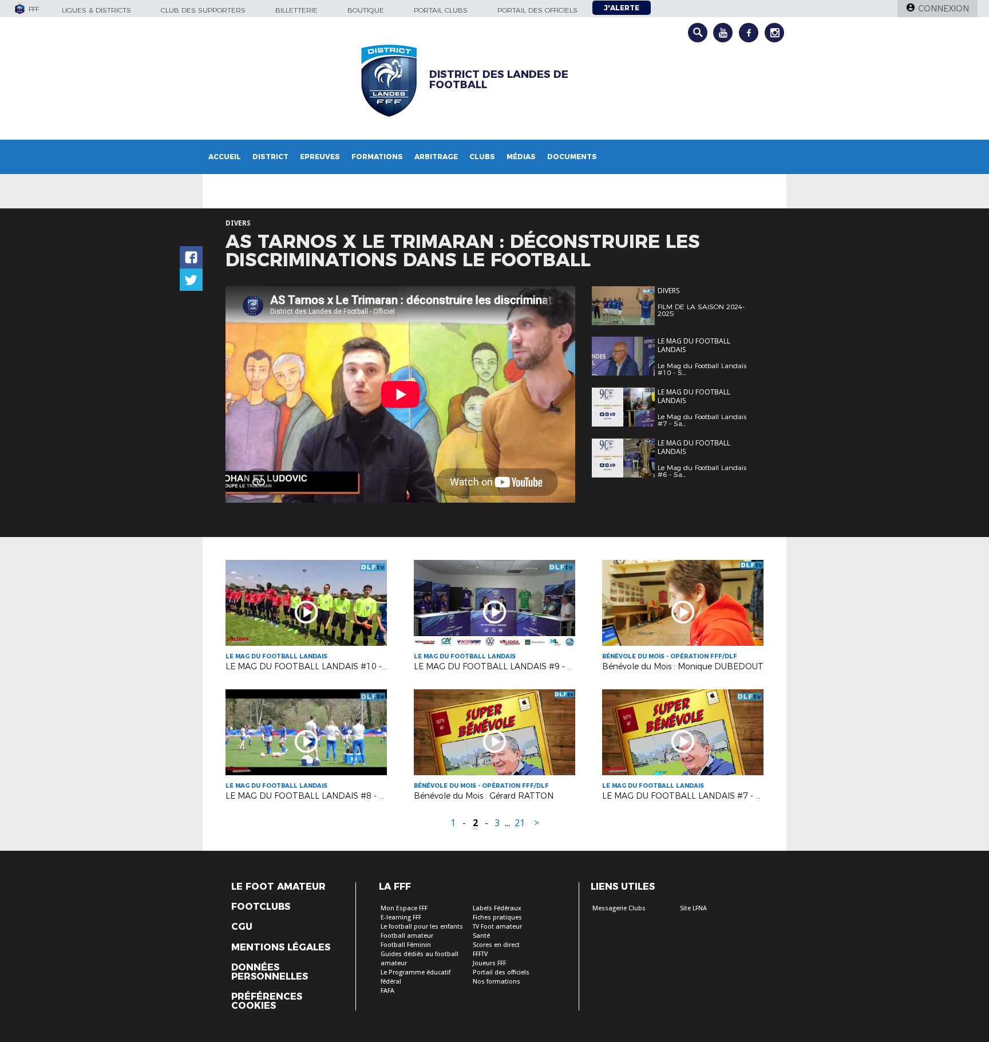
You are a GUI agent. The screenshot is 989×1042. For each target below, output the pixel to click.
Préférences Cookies (266, 1001)
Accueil (224, 156)
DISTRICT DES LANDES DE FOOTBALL (498, 79)
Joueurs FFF (489, 963)
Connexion (943, 8)
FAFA (387, 990)
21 (520, 823)
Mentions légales (280, 947)
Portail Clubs (441, 10)
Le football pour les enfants (422, 926)
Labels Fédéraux (497, 908)
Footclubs (260, 906)
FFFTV (480, 954)
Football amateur (407, 936)
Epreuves (320, 156)
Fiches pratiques (497, 917)
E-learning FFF (401, 917)
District (270, 156)
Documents (572, 156)
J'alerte (621, 7)
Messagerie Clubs (619, 908)
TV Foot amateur (497, 926)
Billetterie (296, 10)
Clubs (482, 156)
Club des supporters (203, 10)
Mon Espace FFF (404, 908)
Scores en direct (496, 945)
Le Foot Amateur (278, 886)
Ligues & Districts (96, 10)
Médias (521, 156)
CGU (241, 927)
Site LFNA (693, 908)
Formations (377, 156)
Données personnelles (269, 972)
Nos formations (496, 981)
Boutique (365, 10)
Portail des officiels (537, 10)
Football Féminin (406, 945)
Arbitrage (436, 156)
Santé (481, 936)
